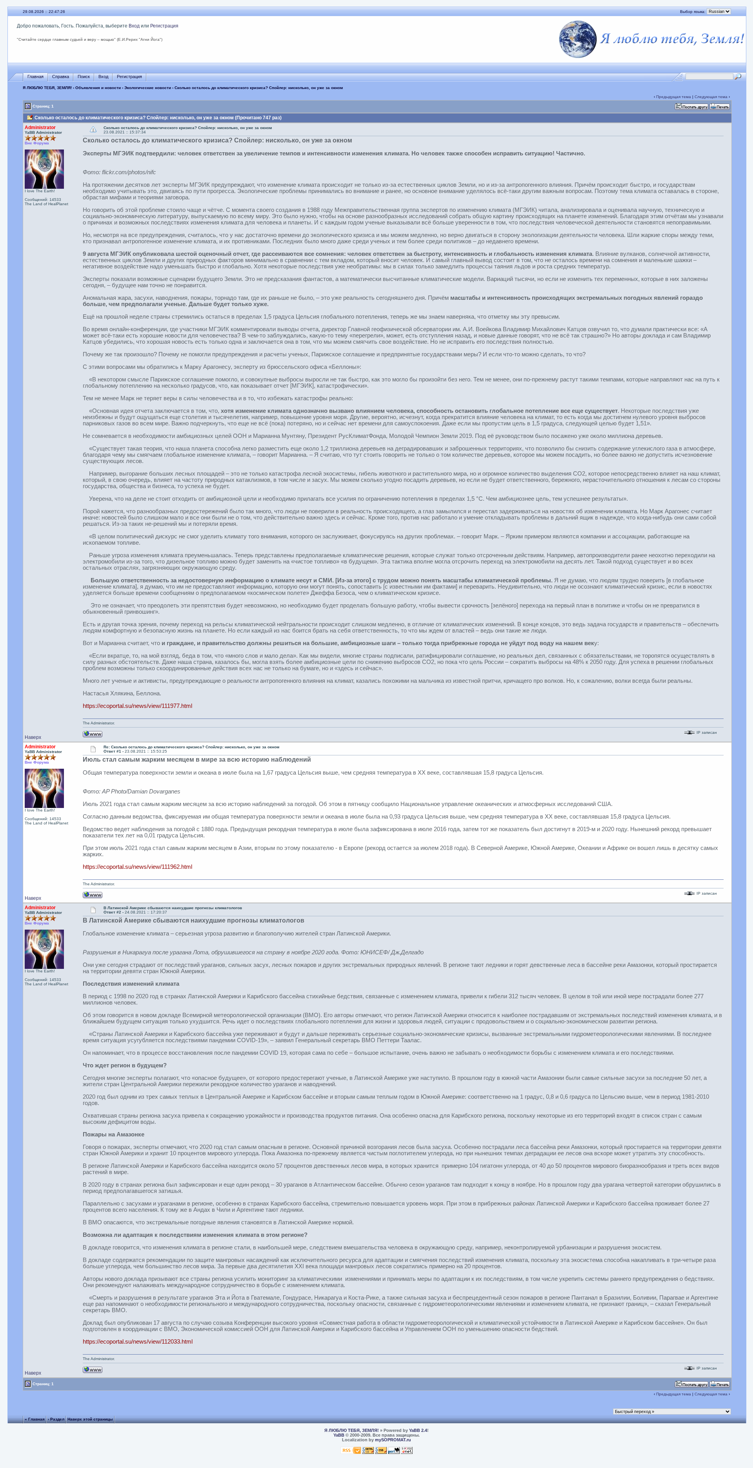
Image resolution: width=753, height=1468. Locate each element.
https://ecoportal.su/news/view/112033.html (138, 1342)
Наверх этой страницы (90, 1419)
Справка (60, 76)
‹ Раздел (56, 1419)
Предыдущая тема (673, 97)
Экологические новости (147, 88)
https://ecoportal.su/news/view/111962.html (137, 867)
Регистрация (164, 26)
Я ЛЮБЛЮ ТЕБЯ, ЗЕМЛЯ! (47, 88)
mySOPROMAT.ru (393, 1439)
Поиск (84, 76)
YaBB (338, 1435)
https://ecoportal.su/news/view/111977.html (137, 706)
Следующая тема (711, 97)
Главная (35, 76)
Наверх (33, 737)
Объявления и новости (98, 88)
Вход (134, 26)
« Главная (35, 1419)
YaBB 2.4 (418, 1430)
